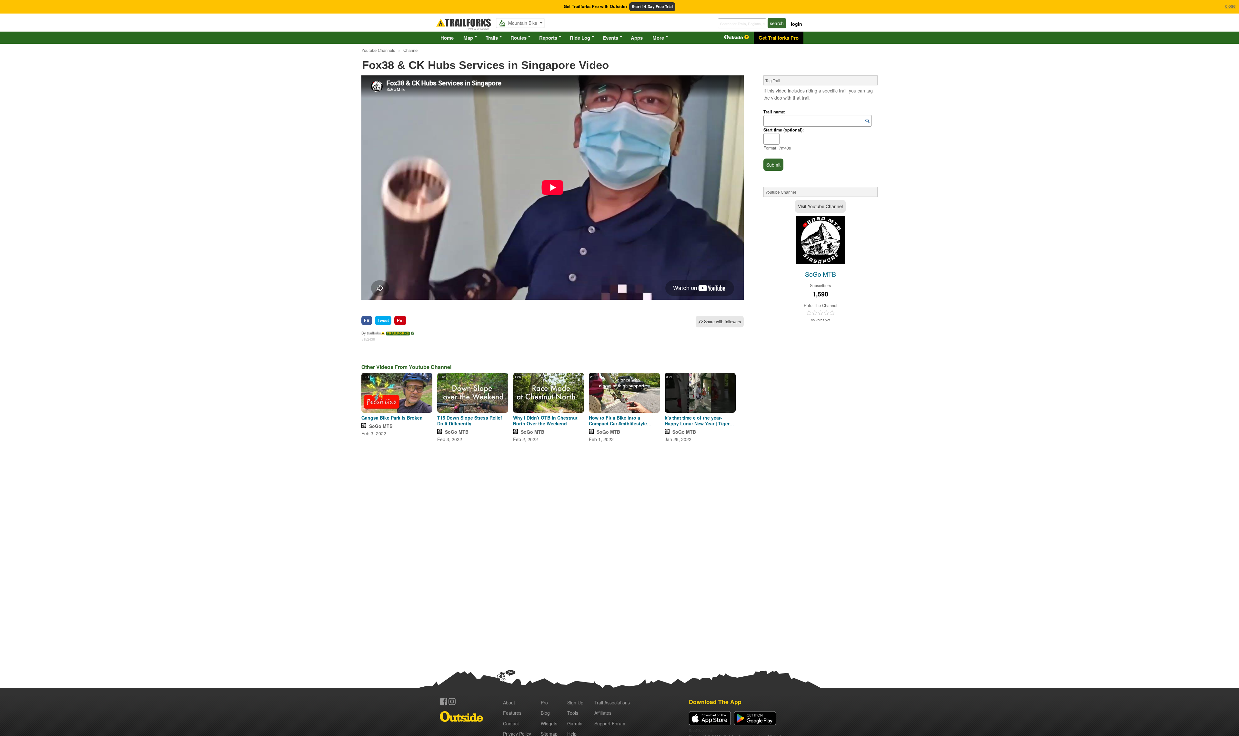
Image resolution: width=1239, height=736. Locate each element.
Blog (545, 713)
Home (447, 37)
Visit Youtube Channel (820, 206)
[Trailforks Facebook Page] (443, 701)
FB (366, 320)
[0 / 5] (820, 313)
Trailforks (398, 333)
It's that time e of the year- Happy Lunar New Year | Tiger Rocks (697, 420)
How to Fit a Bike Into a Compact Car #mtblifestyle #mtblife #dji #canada (618, 420)
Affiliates (602, 713)
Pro (544, 702)
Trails (492, 37)
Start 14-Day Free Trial (652, 6)
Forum (609, 723)
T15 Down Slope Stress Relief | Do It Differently (471, 420)
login (796, 24)
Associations (612, 702)
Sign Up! (576, 702)
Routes (518, 37)
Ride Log (580, 37)
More (658, 37)
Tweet (383, 320)
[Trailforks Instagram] (452, 701)
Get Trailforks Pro (779, 37)
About (509, 702)
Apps (637, 37)
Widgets (549, 723)
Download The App (715, 702)
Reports (548, 37)
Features (512, 713)
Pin (400, 320)
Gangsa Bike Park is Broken (392, 418)
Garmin (574, 723)
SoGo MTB (381, 426)
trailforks (374, 332)
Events (610, 37)
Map (468, 37)
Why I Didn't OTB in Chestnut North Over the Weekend (545, 420)
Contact (511, 723)
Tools (572, 713)
